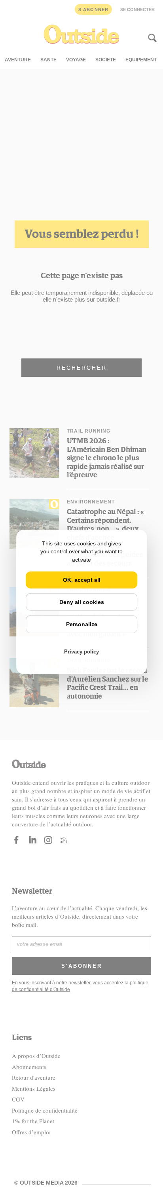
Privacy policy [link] (81, 652)
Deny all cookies (81, 602)
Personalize (81, 624)
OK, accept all (81, 580)
